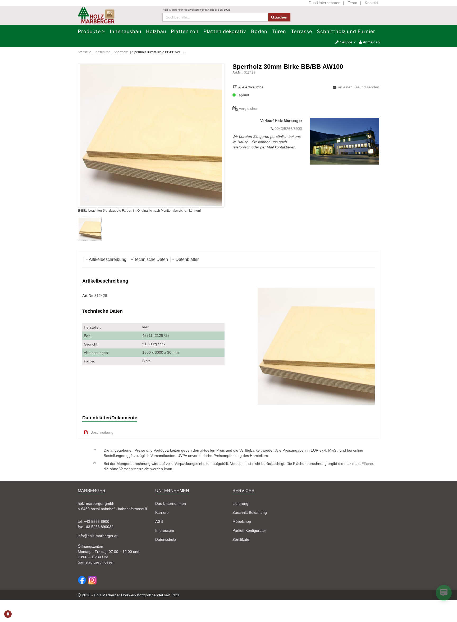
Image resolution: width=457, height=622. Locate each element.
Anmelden (371, 42)
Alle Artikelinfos (250, 87)
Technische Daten (151, 259)
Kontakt (371, 3)
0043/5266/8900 (287, 128)
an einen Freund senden (358, 87)
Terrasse (301, 31)
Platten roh (185, 31)
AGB (159, 521)
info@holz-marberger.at (97, 536)
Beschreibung (101, 432)
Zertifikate (240, 539)
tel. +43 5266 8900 (93, 521)
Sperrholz (121, 52)
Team (352, 3)
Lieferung (240, 503)
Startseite (84, 52)
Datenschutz (165, 539)
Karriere (162, 512)
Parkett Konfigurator (249, 530)
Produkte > (91, 31)
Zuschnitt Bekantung (249, 512)
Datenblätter (187, 259)
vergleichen (248, 108)
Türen (279, 31)
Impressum (164, 530)
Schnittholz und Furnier (346, 31)
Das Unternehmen (324, 3)
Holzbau (156, 31)
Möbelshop (241, 521)
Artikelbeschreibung (107, 259)
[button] (345, 42)
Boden (259, 31)
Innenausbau (125, 31)
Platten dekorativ (224, 31)
